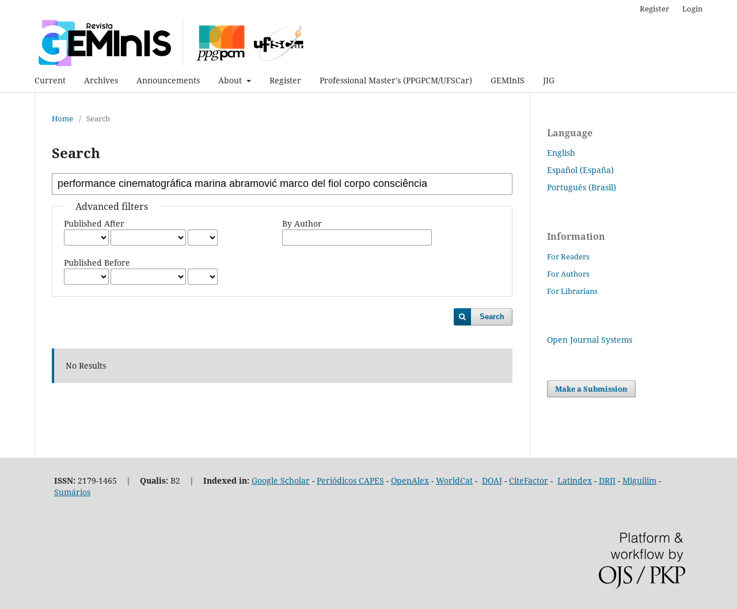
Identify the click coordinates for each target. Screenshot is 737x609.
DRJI (607, 480)
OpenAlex (410, 480)
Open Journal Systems (589, 339)
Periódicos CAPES (350, 480)
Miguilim (639, 480)
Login (692, 8)
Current (50, 80)
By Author (302, 223)
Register (285, 80)
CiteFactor (528, 480)
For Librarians (572, 291)
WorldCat (454, 480)
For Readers (568, 256)
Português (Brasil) (581, 187)
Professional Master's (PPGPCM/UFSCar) (396, 80)
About (231, 80)
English (561, 152)
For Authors (568, 274)
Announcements (168, 80)
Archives (101, 80)
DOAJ (492, 480)
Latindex (574, 480)
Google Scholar (281, 480)
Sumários (72, 492)
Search (492, 316)
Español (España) (580, 169)
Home (62, 118)
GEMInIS (508, 80)
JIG (548, 80)
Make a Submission (591, 389)
